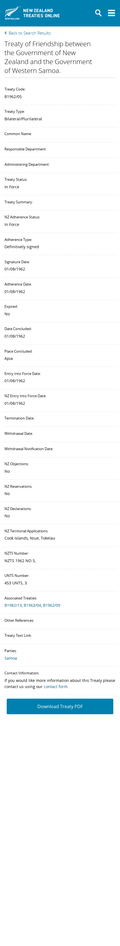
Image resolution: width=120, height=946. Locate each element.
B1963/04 (32, 605)
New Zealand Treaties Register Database (32, 14)
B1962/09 (51, 605)
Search (98, 12)
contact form (56, 686)
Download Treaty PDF (60, 706)
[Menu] (111, 12)
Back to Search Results (30, 33)
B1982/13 (13, 605)
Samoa (10, 658)
